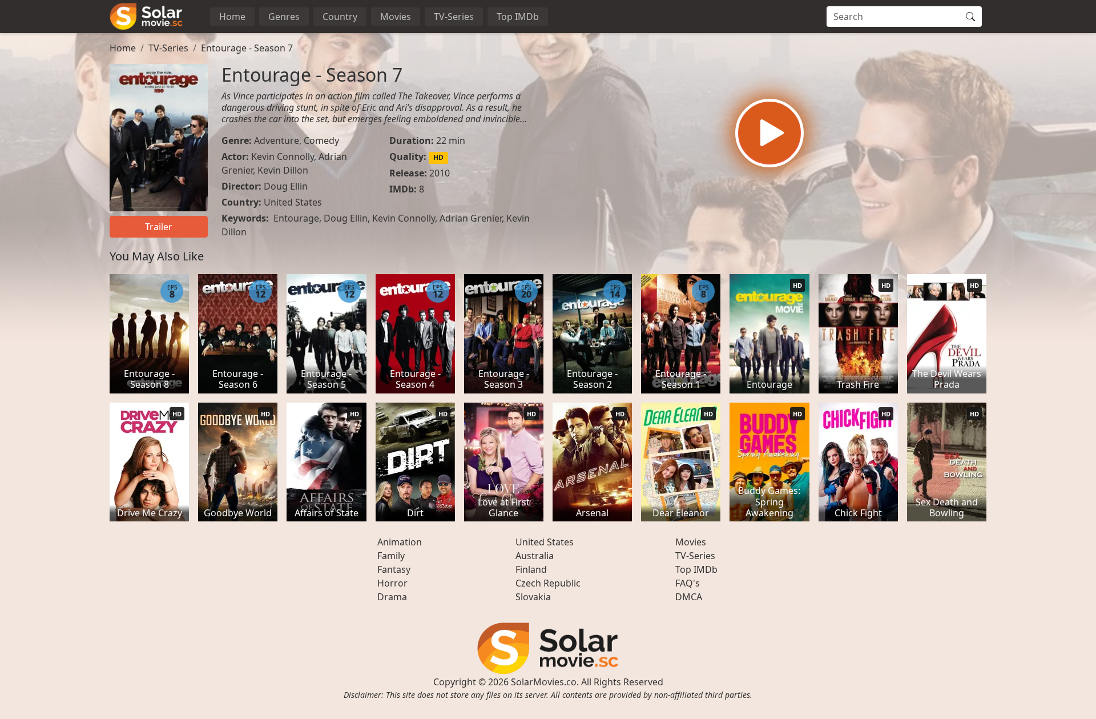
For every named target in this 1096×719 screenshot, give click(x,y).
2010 (439, 173)
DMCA (688, 597)
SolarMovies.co (544, 682)
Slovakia (533, 597)
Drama (392, 597)
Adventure (276, 140)
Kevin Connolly (282, 156)
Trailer (158, 226)
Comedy (321, 140)
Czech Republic (548, 583)
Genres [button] (284, 16)
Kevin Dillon (282, 170)
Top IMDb (518, 16)
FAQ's (687, 583)
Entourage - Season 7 (247, 48)
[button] (769, 133)
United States (293, 202)
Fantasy (393, 569)
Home (232, 16)
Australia (534, 555)
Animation (399, 542)
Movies (395, 16)
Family (391, 555)
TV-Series (454, 16)
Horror (392, 583)
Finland (531, 569)
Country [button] (340, 16)
